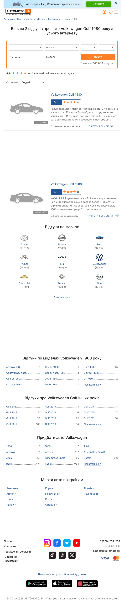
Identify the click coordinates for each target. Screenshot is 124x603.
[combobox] (62, 47)
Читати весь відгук (101, 126)
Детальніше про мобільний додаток (62, 574)
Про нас (9, 541)
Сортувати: (12, 82)
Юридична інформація (11, 558)
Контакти (10, 546)
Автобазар (9, 19)
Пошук (98, 56)
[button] (117, 12)
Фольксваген (54, 19)
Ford (99, 246)
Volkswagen (100, 265)
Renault (62, 285)
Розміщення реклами (17, 551)
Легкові (41, 19)
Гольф (67, 19)
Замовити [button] (98, 3)
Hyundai (24, 265)
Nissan (62, 246)
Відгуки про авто (26, 19)
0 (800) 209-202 (110, 541)
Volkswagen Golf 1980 (66, 94)
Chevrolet (24, 285)
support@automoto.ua (106, 550)
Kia (62, 265)
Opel (99, 285)
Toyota (24, 246)
